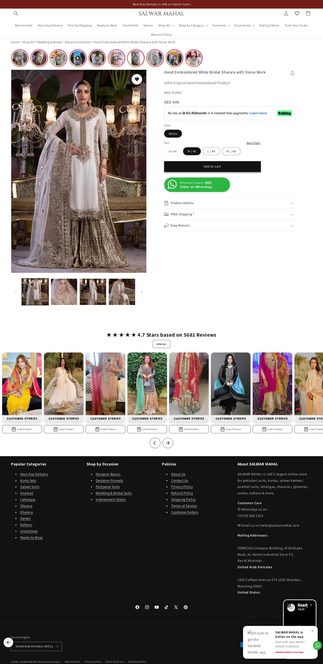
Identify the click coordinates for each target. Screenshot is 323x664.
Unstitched (29, 531)
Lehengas (28, 499)
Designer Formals (109, 480)
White (173, 134)
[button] (16, 13)
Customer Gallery (184, 512)
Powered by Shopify (49, 661)
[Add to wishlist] (137, 79)
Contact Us (179, 480)
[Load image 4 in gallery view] (122, 292)
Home (15, 42)
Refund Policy (182, 493)
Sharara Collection (78, 42)
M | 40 (192, 151)
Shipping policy (137, 661)
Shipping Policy (183, 499)
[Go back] (8, 642)
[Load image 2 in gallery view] (64, 292)
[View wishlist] (297, 13)
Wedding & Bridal (49, 42)
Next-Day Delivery (34, 474)
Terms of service (114, 661)
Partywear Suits (108, 486)
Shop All (28, 42)
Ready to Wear (31, 537)
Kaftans (26, 524)
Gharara (26, 512)
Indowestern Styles (111, 499)
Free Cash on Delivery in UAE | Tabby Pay (161, 4)
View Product (24, 429)
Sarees (25, 518)
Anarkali (26, 493)
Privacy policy (93, 661)
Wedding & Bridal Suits (114, 493)
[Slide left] (16, 292)
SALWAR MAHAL (28, 661)
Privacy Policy (182, 486)
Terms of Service (184, 506)
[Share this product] (292, 73)
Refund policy (72, 661)
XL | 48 (231, 151)
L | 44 (211, 151)
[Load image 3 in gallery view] (93, 292)
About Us (178, 474)
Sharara (26, 506)
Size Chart (253, 143)
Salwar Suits (29, 486)
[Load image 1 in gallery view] (35, 292)
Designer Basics (108, 474)
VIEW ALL (161, 344)
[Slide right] (142, 292)
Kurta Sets (28, 480)
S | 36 (175, 152)
